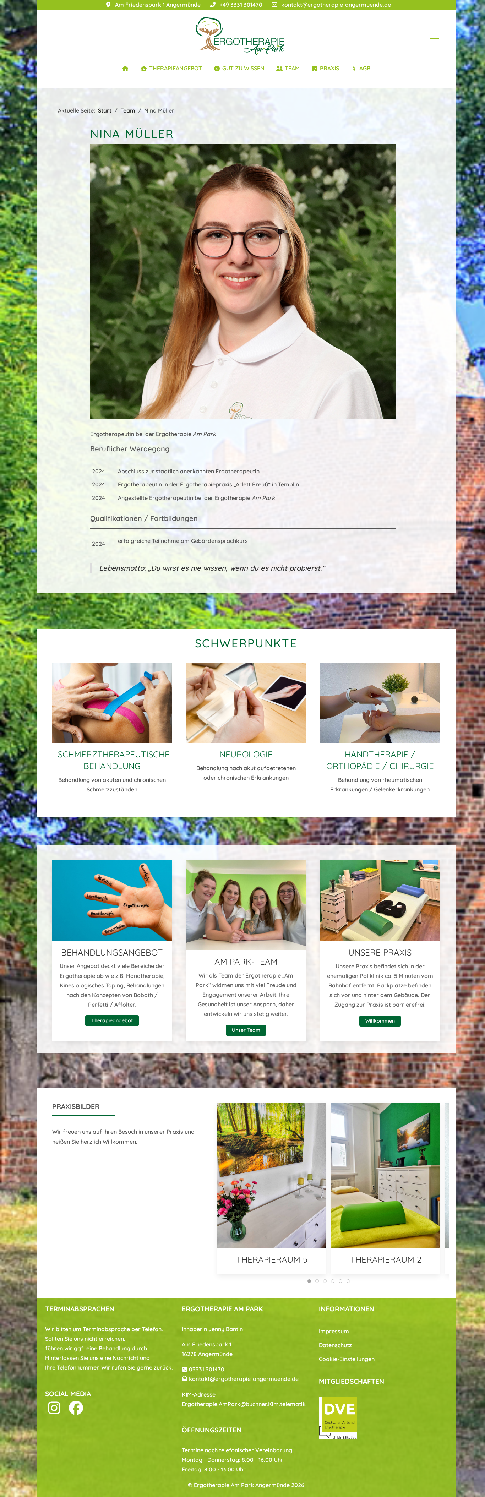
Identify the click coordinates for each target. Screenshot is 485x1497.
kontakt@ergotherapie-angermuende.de (336, 4)
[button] (112, 702)
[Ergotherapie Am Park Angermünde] (240, 36)
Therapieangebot (112, 1021)
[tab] (309, 1281)
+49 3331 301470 (240, 4)
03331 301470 (206, 1369)
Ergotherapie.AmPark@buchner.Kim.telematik (244, 1404)
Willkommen (380, 1021)
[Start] (125, 68)
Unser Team (246, 1030)
